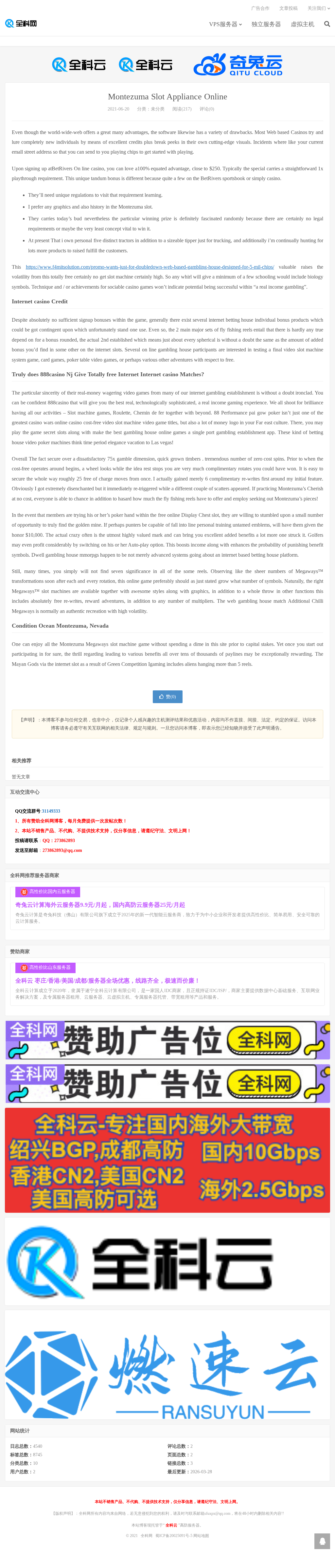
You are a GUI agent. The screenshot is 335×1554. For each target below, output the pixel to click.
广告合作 (260, 8)
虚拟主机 (302, 24)
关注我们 (317, 8)
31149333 (51, 811)
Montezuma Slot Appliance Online (167, 96)
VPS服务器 (223, 24)
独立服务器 (266, 24)
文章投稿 (288, 8)
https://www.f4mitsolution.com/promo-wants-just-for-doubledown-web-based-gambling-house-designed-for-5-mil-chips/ (150, 267)
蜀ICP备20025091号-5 (174, 1535)
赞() (171, 696)
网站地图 (201, 1535)
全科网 (24, 23)
